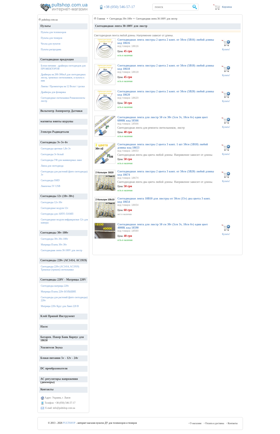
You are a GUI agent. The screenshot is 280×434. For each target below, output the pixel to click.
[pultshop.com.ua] (63, 11)
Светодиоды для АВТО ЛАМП (57, 213)
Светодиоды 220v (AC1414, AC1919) (63, 260)
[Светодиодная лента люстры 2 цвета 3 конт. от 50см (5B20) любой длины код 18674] (104, 189)
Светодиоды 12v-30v (51, 202)
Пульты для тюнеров (51, 38)
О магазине (195, 423)
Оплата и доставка (214, 423)
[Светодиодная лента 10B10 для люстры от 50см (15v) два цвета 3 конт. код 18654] (104, 217)
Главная (101, 18)
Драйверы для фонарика (53, 92)
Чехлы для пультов (50, 43)
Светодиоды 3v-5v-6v (54, 142)
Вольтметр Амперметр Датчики (61, 110)
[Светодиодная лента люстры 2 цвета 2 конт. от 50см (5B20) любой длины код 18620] (104, 109)
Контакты (233, 423)
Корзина (227, 7)
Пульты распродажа (51, 49)
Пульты (45, 25)
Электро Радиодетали (54, 131)
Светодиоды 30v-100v (54, 232)
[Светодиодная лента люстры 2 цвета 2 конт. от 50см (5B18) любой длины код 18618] (104, 84)
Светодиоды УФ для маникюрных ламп (61, 160)
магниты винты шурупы (56, 121)
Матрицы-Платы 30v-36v (54, 244)
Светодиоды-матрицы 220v (55, 285)
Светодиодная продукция (57, 59)
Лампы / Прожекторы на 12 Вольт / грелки (63, 86)
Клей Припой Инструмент (57, 316)
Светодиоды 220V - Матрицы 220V (63, 279)
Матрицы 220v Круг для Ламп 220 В (60, 306)
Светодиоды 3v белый (52, 154)
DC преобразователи (53, 368)
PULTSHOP (69, 422)
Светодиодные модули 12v (54, 208)
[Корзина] (217, 9)
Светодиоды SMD (50, 180)
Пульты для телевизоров (53, 32)
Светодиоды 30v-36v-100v (54, 238)
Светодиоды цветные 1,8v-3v (56, 148)
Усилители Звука (51, 347)
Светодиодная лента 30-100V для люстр (61, 250)
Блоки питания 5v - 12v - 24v (59, 358)
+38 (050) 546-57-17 (119, 7)
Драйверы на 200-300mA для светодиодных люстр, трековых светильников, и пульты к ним (63, 77)
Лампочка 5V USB (50, 186)
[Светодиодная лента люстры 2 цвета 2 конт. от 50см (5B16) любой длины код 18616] (104, 58)
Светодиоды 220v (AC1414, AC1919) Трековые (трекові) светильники (60, 268)
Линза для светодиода (52, 165)
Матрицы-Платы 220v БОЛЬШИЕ (58, 291)
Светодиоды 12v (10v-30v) (57, 196)
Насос (44, 326)
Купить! (226, 49)
